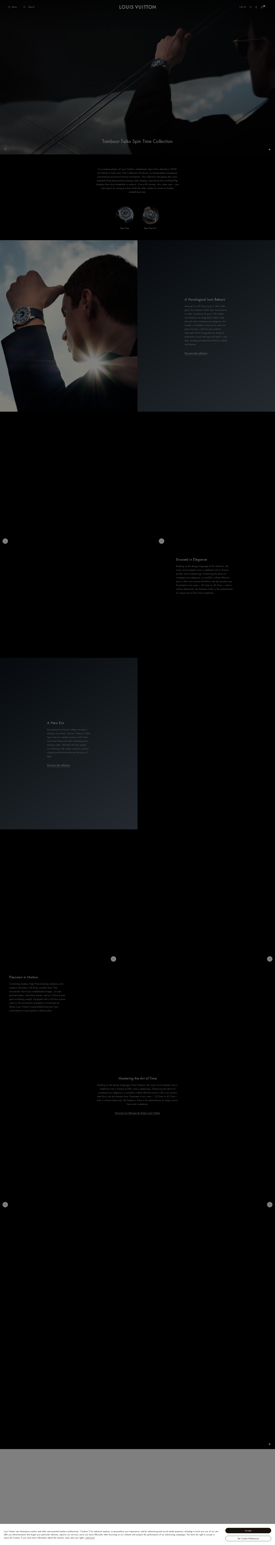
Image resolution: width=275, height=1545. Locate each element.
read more (90, 1537)
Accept (248, 1530)
